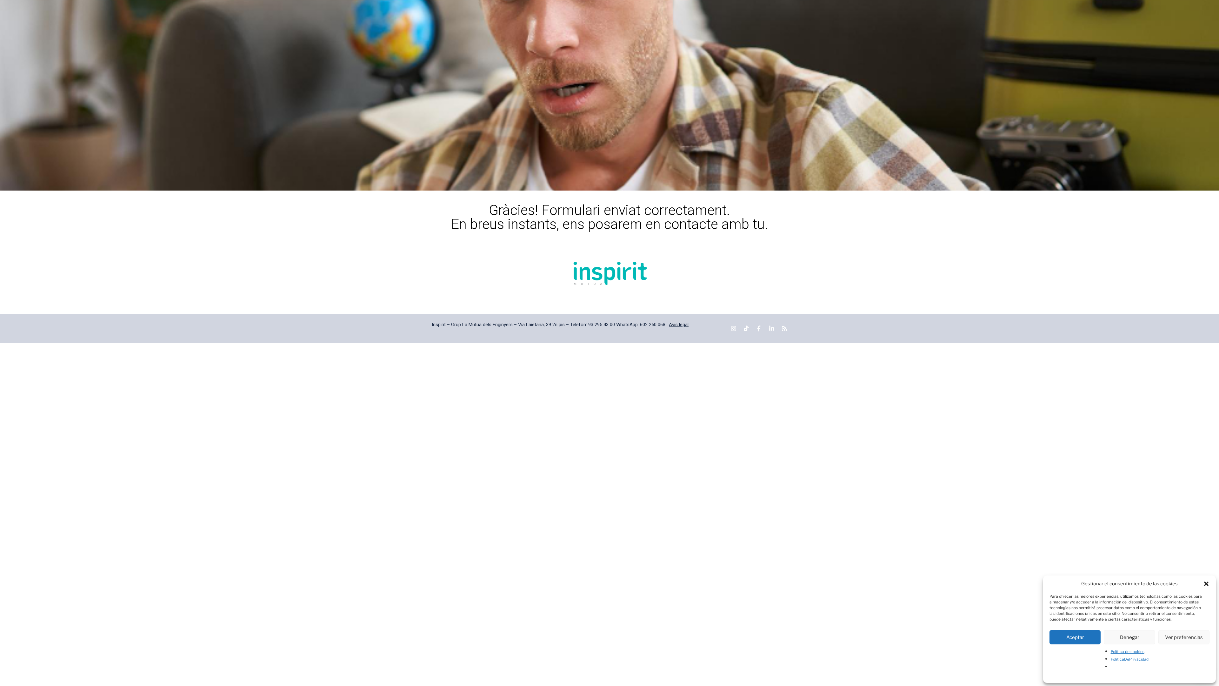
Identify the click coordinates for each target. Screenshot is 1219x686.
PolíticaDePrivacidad (1130, 659)
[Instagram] (733, 328)
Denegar (1129, 637)
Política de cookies (1127, 651)
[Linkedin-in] (772, 328)
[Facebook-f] (759, 328)
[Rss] (784, 328)
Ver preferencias (1184, 637)
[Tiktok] (746, 328)
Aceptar (1075, 637)
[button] (1206, 584)
